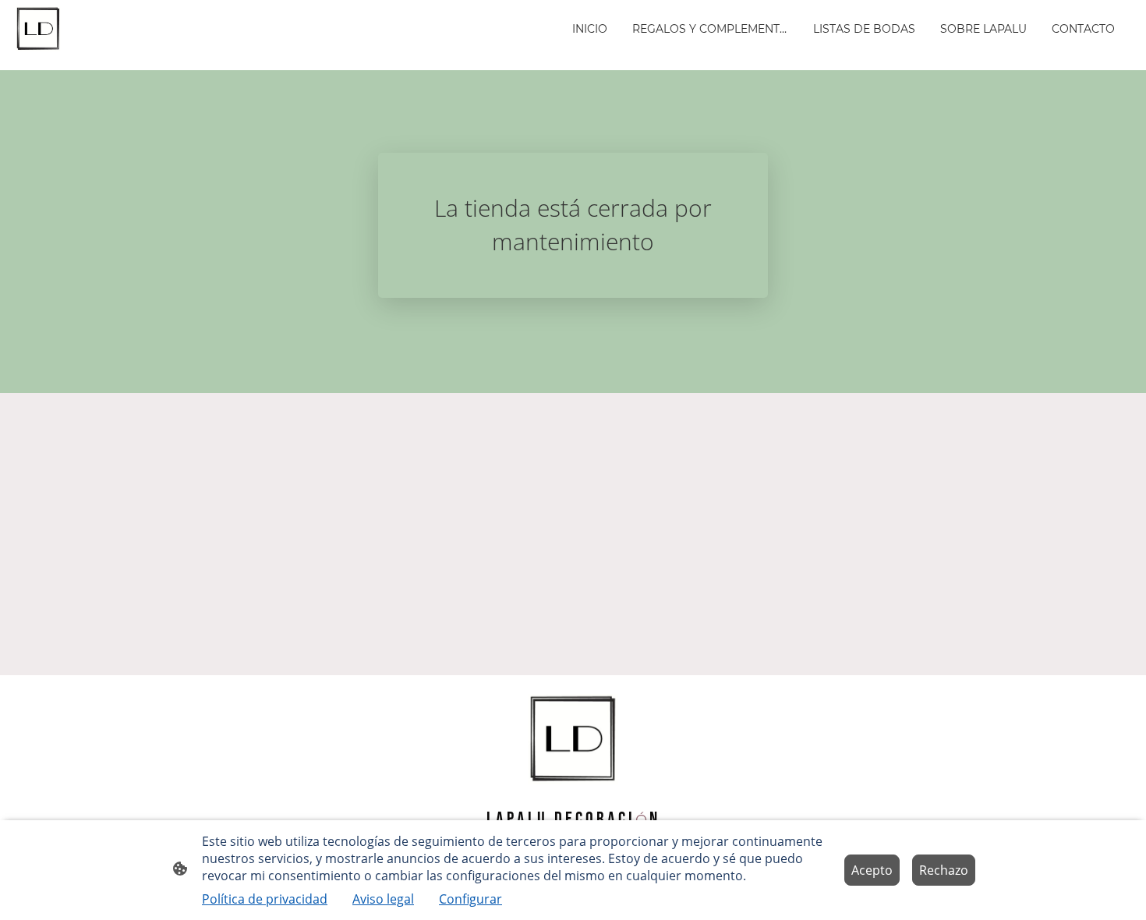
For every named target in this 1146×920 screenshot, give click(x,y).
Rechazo (943, 870)
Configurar (470, 899)
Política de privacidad (264, 899)
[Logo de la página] (38, 28)
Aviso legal (383, 899)
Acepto (872, 870)
